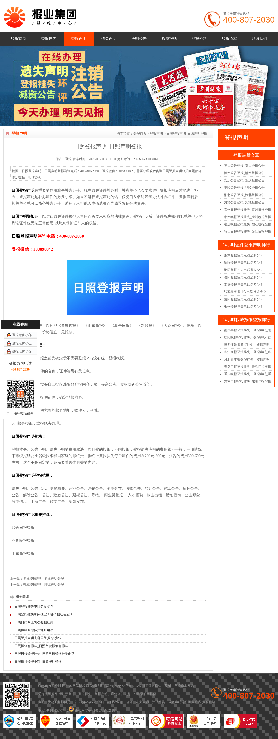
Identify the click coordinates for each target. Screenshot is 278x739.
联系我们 (259, 39)
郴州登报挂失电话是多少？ (243, 306)
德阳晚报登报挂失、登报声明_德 (247, 337)
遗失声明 (108, 39)
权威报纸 (169, 39)
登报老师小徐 (22, 351)
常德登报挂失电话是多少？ (243, 284)
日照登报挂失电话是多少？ (33, 606)
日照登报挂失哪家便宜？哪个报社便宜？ (43, 614)
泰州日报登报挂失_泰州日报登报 (247, 209)
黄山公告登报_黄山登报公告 (244, 166)
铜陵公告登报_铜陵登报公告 (244, 188)
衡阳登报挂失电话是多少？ (243, 262)
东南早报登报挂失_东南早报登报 (247, 381)
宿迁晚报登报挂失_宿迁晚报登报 (247, 224)
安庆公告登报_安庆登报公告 (244, 180)
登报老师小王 (22, 343)
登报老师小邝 (22, 335)
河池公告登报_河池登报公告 (244, 202)
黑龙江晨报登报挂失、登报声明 (247, 345)
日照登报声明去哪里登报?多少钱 (37, 638)
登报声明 (78, 39)
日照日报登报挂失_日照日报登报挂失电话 (44, 654)
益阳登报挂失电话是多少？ (243, 299)
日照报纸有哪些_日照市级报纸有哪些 (41, 646)
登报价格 (199, 39)
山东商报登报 (23, 554)
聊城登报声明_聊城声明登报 (43, 584)
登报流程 (229, 39)
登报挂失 (48, 39)
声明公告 (139, 39)
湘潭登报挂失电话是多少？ (243, 255)
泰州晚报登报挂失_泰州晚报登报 (247, 217)
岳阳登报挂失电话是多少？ (243, 277)
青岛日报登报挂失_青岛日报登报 (247, 367)
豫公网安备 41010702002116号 (96, 710)
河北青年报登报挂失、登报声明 (247, 359)
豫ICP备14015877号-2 (53, 710)
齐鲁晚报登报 (23, 541)
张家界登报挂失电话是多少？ (245, 292)
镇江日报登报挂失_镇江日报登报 (247, 231)
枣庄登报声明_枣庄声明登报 (43, 578)
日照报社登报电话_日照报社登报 (38, 662)
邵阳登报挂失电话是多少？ (243, 270)
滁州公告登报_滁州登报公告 (244, 173)
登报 (71, 694)
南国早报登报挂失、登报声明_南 (247, 330)
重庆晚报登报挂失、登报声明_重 (247, 374)
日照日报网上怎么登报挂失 (33, 622)
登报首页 (18, 39)
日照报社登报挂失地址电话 (33, 630)
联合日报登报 (23, 528)
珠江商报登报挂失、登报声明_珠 (247, 352)
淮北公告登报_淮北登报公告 (244, 195)
